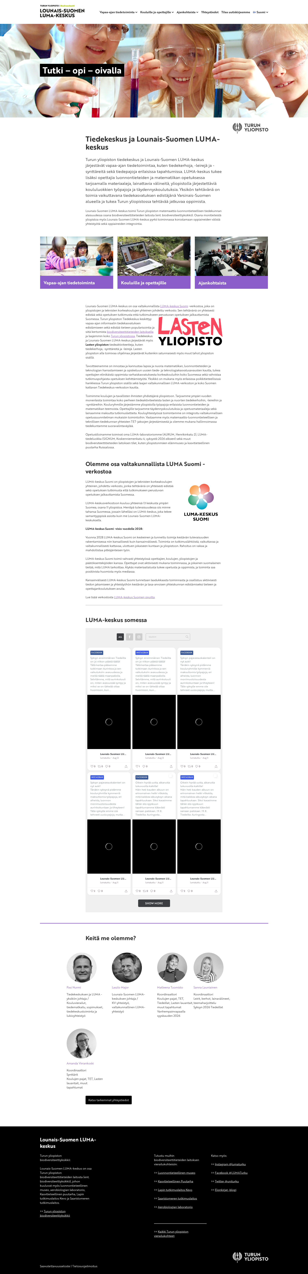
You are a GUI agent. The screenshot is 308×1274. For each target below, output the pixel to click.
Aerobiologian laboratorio (175, 1207)
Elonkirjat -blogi (225, 1190)
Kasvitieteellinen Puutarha (175, 1181)
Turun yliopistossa (123, 336)
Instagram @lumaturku (230, 1164)
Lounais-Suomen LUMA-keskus (114, 753)
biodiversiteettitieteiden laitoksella (130, 332)
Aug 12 (116, 757)
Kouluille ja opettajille (155, 12)
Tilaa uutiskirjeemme (235, 12)
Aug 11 (205, 757)
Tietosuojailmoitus (84, 1266)
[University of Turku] (250, 1262)
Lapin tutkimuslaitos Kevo (175, 1190)
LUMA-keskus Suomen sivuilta (134, 597)
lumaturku (105, 757)
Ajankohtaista (186, 12)
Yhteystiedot (210, 12)
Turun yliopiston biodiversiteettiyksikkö (55, 1213)
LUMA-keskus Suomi (174, 306)
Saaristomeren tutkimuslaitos (177, 1198)
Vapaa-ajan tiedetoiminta (117, 12)
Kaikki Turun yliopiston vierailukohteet (171, 1233)
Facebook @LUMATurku (231, 1173)
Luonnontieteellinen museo (176, 1173)
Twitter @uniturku (227, 1181)
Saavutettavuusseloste (55, 1266)
